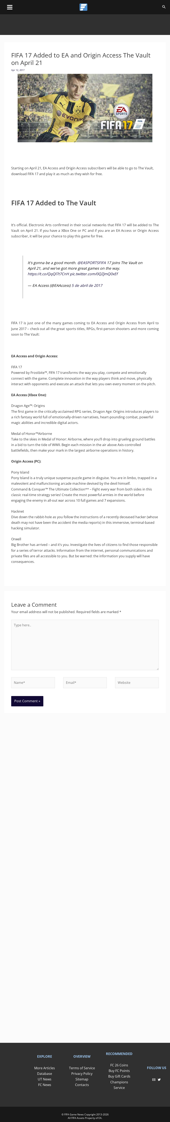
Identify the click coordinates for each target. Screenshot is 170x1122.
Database (44, 1073)
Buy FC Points (119, 1070)
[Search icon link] (164, 7)
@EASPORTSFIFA (91, 262)
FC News (44, 1085)
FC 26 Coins (119, 1065)
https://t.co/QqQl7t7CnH (48, 273)
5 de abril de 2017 (87, 285)
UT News (44, 1079)
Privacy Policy (81, 1073)
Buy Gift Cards (119, 1076)
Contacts (82, 1085)
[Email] (153, 1079)
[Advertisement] (85, 23)
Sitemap (81, 1079)
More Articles (44, 1068)
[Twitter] (159, 1079)
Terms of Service (82, 1068)
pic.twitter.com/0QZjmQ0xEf (94, 273)
